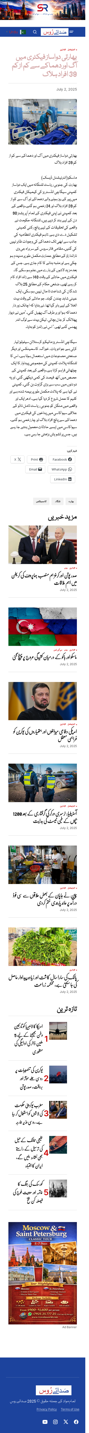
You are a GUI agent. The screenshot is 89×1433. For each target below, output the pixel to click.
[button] (71, 32)
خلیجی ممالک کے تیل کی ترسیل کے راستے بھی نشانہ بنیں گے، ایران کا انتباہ (29, 1153)
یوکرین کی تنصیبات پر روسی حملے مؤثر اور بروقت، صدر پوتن (29, 1078)
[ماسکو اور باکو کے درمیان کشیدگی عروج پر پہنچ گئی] (42, 626)
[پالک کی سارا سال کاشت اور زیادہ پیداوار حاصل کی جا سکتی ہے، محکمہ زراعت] (42, 946)
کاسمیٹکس (41, 501)
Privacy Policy (47, 1409)
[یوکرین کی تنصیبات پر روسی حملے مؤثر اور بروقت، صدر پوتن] (58, 1074)
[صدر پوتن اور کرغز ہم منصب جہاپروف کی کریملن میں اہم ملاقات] (42, 545)
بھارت (71, 501)
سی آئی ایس (58, 650)
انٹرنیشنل (71, 50)
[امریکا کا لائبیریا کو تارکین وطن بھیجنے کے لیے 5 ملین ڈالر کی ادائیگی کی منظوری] (58, 1031)
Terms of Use (70, 1409)
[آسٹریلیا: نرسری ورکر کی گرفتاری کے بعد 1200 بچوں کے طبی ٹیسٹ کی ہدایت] (42, 783)
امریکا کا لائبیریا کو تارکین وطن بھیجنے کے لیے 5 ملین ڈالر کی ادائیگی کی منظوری (28, 1039)
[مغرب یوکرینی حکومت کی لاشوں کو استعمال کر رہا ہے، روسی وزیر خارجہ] (58, 1110)
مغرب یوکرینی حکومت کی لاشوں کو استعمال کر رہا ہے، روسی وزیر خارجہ (27, 1113)
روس (65, 568)
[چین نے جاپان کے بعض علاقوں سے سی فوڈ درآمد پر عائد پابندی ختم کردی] (42, 865)
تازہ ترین (63, 50)
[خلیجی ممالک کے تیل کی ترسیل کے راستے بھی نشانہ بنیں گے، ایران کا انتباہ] (58, 1145)
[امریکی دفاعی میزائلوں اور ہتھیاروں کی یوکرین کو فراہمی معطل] (42, 701)
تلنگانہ (57, 501)
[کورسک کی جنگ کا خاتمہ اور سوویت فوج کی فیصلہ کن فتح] (58, 1188)
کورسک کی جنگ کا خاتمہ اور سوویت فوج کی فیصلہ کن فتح (28, 1192)
